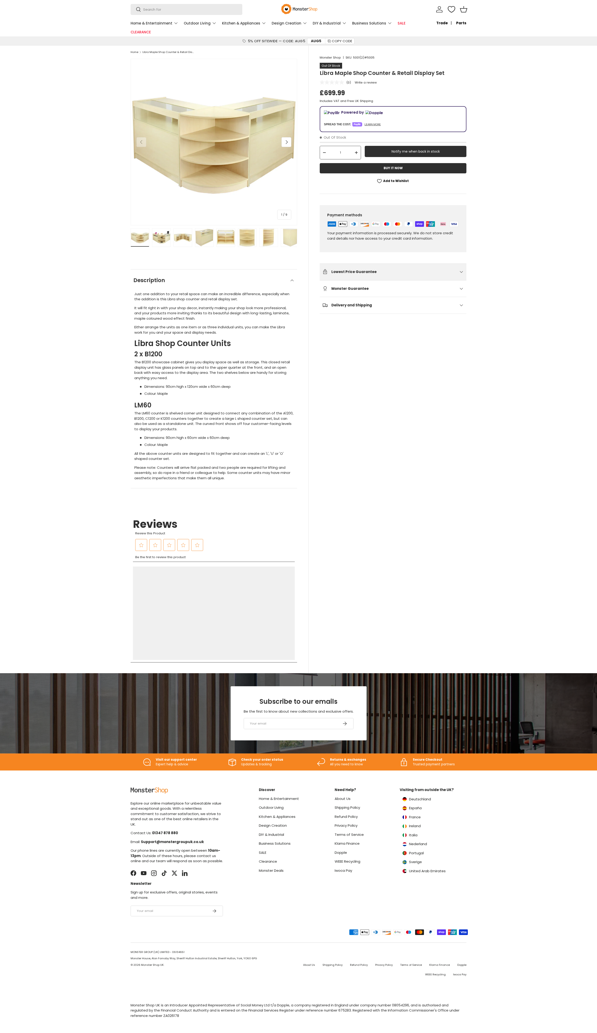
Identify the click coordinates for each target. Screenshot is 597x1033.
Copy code (342, 41)
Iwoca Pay (343, 870)
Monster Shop (330, 57)
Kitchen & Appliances (241, 23)
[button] (463, 9)
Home (134, 52)
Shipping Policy (347, 807)
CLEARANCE (141, 32)
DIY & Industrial (327, 23)
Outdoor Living (197, 23)
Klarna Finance (347, 843)
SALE (402, 23)
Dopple (341, 852)
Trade (442, 23)
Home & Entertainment (151, 23)
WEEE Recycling (347, 861)
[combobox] (186, 9)
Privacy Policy (346, 825)
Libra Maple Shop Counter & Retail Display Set (168, 52)
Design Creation (286, 23)
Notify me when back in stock (416, 151)
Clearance (268, 861)
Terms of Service (349, 834)
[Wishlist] (451, 9)
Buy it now (393, 168)
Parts (461, 23)
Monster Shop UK (152, 965)
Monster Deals (271, 870)
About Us (343, 798)
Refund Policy (346, 816)
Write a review (366, 82)
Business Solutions (369, 23)
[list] (214, 142)
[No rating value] (333, 82)
